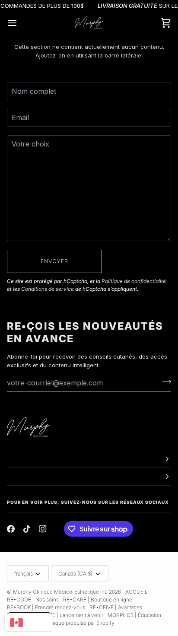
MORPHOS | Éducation (134, 615)
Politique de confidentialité (134, 281)
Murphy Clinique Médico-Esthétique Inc (60, 591)
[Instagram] (43, 529)
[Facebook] (11, 529)
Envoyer (55, 261)
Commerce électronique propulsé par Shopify (60, 623)
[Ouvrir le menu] (20, 23)
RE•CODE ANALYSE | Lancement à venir (55, 615)
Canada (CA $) (75, 573)
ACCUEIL (136, 591)
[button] (89, 459)
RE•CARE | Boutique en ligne (97, 599)
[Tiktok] (26, 529)
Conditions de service (47, 289)
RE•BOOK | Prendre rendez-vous (46, 607)
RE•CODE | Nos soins (33, 599)
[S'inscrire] (164, 381)
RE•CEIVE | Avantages (115, 607)
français (23, 573)
